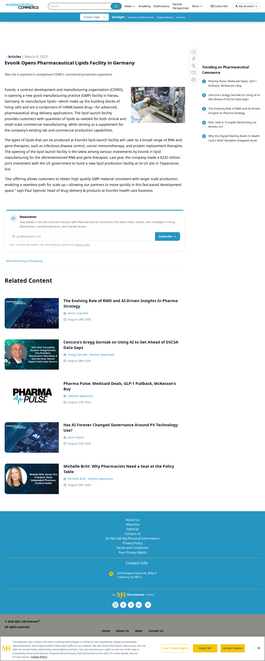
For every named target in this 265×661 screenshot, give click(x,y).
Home (106, 631)
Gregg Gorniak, (78, 354)
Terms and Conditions (132, 548)
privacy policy (82, 244)
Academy (145, 6)
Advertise (132, 524)
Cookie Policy (39, 657)
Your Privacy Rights (133, 552)
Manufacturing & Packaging (24, 261)
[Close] (259, 648)
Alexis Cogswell (78, 313)
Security (180, 17)
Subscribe (165, 236)
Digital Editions (165, 17)
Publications (162, 6)
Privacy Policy (132, 543)
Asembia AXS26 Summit (141, 17)
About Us (132, 520)
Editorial (132, 529)
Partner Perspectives (181, 6)
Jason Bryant (76, 437)
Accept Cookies (232, 648)
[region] (132, 648)
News (138, 631)
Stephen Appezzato (101, 354)
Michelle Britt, (77, 478)
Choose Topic (91, 17)
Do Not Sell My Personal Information (132, 538)
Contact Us (133, 534)
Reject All (205, 648)
